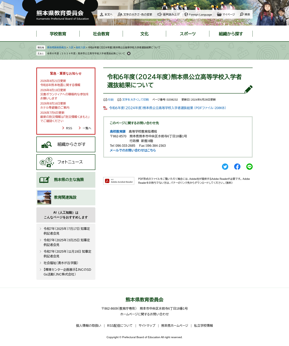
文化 (144, 34)
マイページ (229, 14)
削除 (129, 53)
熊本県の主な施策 (69, 180)
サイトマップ (147, 325)
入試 (71, 47)
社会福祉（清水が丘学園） (61, 263)
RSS (69, 128)
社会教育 (101, 34)
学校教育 (58, 34)
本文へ (108, 14)
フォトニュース (70, 162)
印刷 (111, 99)
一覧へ (87, 128)
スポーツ (188, 34)
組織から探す (231, 34)
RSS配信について (120, 325)
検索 (247, 14)
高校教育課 (118, 131)
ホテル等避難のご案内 (54, 107)
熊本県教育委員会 (56, 47)
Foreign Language (200, 14)
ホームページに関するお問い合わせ (144, 314)
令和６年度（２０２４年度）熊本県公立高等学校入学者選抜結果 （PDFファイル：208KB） (167, 108)
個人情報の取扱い (88, 325)
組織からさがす (71, 144)
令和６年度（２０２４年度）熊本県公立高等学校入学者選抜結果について (86, 53)
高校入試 (80, 47)
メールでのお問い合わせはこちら (133, 150)
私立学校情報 (203, 325)
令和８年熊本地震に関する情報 (60, 85)
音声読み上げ (171, 14)
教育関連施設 (65, 197)
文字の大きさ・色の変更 (137, 14)
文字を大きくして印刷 (135, 99)
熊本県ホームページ (174, 325)
